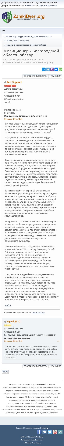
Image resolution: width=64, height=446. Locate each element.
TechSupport (14, 82)
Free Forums (36, 443)
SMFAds (26, 443)
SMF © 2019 (25, 437)
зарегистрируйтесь (47, 5)
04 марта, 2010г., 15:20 (13, 119)
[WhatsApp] (60, 69)
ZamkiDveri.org (38, 312)
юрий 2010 (13, 321)
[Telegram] (48, 69)
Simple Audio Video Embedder (32, 440)
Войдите (29, 5)
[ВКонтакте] (56, 69)
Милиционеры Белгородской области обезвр (25, 116)
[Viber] (52, 69)
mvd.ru (8, 305)
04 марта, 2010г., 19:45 (13, 341)
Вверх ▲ (45, 428)
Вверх (5, 372)
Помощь (19, 428)
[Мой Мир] (44, 69)
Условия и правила (32, 428)
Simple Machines (37, 437)
